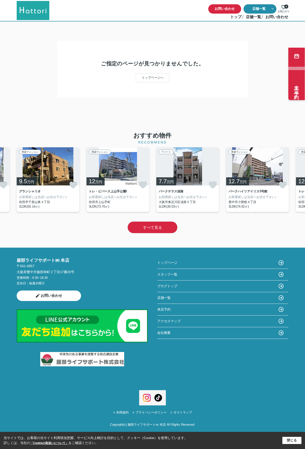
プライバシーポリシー (151, 412)
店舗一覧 (259, 8)
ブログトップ (167, 286)
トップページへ (152, 77)
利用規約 (122, 412)
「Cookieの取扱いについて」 (49, 443)
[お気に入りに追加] (73, 185)
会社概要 (164, 333)
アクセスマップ (169, 321)
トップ (236, 17)
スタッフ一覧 (167, 274)
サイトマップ (182, 412)
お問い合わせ (225, 8)
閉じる (292, 440)
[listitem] (48, 179)
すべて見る (152, 227)
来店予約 (164, 309)
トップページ (167, 263)
